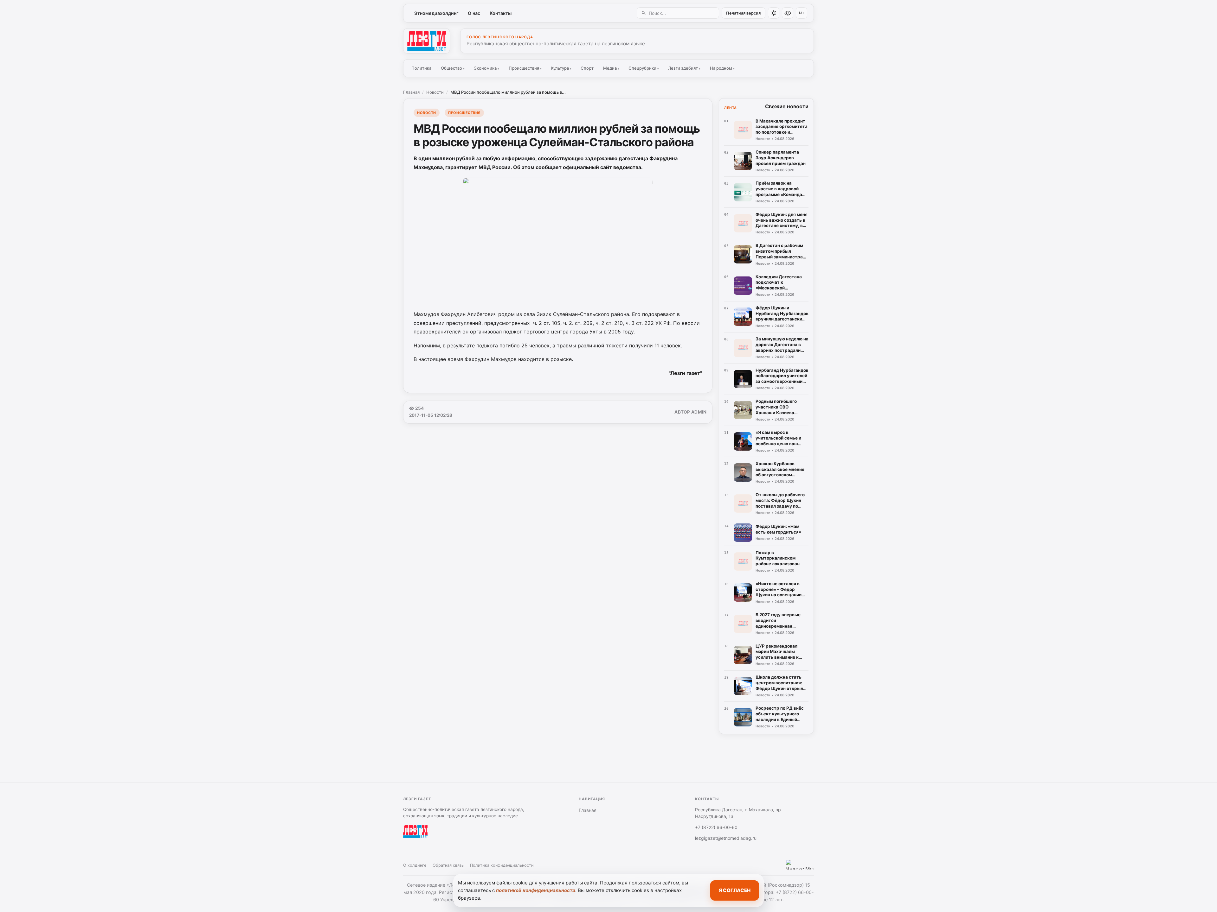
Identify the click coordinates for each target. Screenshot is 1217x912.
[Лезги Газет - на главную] (426, 41)
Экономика (486, 68)
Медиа (611, 68)
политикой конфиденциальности (535, 890)
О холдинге (414, 865)
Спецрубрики (643, 68)
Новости (435, 92)
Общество (453, 68)
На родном (722, 68)
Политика (421, 68)
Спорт (587, 68)
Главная (411, 92)
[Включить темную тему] (773, 13)
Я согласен (734, 890)
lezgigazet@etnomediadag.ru (726, 838)
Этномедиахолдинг (436, 13)
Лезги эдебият (684, 68)
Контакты (501, 13)
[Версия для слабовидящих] (787, 13)
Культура (561, 68)
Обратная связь (448, 865)
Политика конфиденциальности (502, 865)
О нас (474, 13)
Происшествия (525, 68)
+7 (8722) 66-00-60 (716, 827)
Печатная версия (743, 13)
